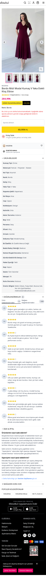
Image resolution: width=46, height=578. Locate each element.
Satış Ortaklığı (29, 523)
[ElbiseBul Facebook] (25, 535)
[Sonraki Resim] (41, 42)
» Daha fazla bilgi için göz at (19, 478)
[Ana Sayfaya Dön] (4, 3)
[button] (23, 158)
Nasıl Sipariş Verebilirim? (12, 549)
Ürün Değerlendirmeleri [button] (10, 301)
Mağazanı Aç (28, 527)
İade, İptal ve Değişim (10, 556)
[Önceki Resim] (4, 42)
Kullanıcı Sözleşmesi (10, 530)
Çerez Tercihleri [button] (10, 570)
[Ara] (25, 2)
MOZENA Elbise (21, 494)
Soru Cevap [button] (25, 95)
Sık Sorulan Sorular (9, 545)
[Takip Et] (41, 145)
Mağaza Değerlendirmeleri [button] (33, 301)
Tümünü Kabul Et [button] (25, 570)
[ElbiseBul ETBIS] (34, 551)
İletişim (5, 527)
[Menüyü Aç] (43, 2)
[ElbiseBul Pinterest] (29, 535)
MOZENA (5, 86)
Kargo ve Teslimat (9, 552)
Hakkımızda (6, 523)
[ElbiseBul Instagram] (34, 535)
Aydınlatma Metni (9, 533)
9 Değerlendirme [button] (15, 95)
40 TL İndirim (37, 494)
